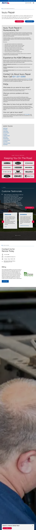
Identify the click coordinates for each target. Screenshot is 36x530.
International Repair (6, 140)
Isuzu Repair (5, 141)
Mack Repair (5, 137)
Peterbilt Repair (6, 138)
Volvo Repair (5, 144)
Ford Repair (5, 129)
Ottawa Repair (5, 131)
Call (7, 528)
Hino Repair (5, 134)
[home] (5, 3)
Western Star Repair (6, 143)
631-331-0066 (29, 2)
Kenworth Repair (6, 132)
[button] (33, 3)
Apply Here (5, 281)
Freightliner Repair (6, 135)
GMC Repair (5, 128)
